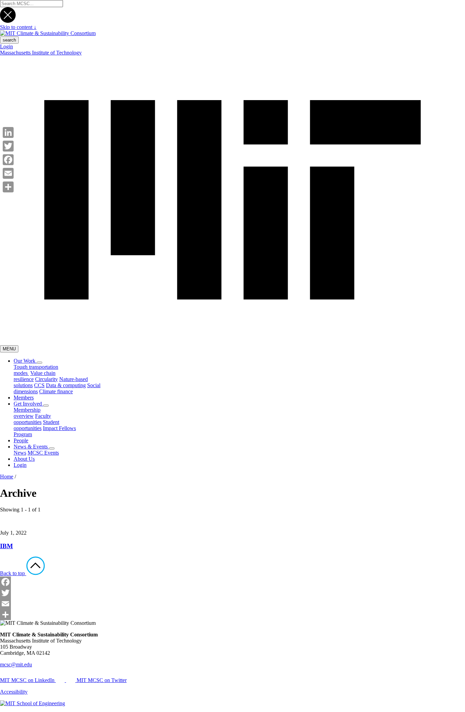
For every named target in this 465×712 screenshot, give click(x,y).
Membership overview (27, 413)
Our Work (25, 361)
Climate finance (56, 391)
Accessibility (14, 692)
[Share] (232, 614)
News (20, 453)
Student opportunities (36, 425)
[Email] (232, 603)
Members (24, 397)
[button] (39, 363)
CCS (39, 385)
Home (6, 476)
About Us (24, 459)
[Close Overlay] (8, 21)
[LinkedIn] (8, 132)
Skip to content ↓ (18, 27)
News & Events (31, 446)
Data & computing (66, 385)
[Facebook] (232, 581)
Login (6, 46)
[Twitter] (232, 592)
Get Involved (28, 404)
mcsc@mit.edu (16, 664)
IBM (6, 546)
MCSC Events (43, 453)
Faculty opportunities (32, 419)
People (21, 440)
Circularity (46, 379)
